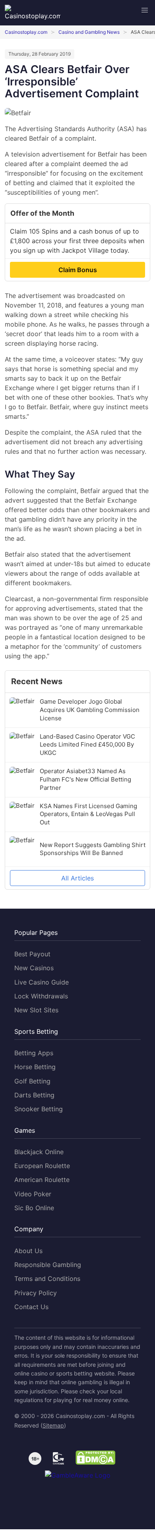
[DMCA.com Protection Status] (95, 1459)
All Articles (77, 878)
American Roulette (42, 1180)
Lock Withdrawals (41, 996)
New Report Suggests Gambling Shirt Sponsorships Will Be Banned (92, 849)
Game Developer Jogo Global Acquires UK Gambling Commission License (90, 710)
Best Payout (32, 954)
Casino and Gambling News (89, 32)
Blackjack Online (39, 1152)
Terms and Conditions (47, 1279)
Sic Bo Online (34, 1208)
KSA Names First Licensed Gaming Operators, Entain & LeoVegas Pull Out (88, 814)
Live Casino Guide (41, 982)
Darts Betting (34, 1095)
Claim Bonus (77, 270)
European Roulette (42, 1166)
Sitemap (53, 1425)
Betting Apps (33, 1053)
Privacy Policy (35, 1293)
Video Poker (32, 1194)
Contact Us (31, 1307)
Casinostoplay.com (26, 32)
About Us (28, 1251)
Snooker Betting (38, 1109)
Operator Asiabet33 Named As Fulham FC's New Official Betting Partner (85, 779)
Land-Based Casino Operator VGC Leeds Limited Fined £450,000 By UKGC (87, 745)
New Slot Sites (36, 1010)
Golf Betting (32, 1081)
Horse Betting (35, 1067)
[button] (144, 10)
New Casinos (34, 968)
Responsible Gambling (47, 1265)
